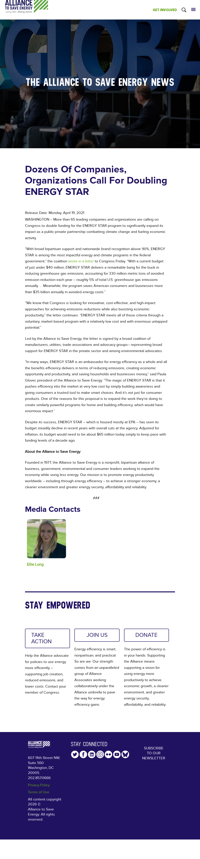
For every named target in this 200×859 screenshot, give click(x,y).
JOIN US (97, 635)
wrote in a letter (81, 261)
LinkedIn (92, 754)
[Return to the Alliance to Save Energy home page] (26, 10)
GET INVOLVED (165, 10)
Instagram (100, 754)
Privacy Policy (39, 785)
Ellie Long (35, 564)
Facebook (83, 754)
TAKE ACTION (41, 638)
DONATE (146, 635)
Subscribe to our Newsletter (153, 753)
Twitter (75, 754)
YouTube (117, 754)
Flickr (108, 754)
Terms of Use (38, 792)
